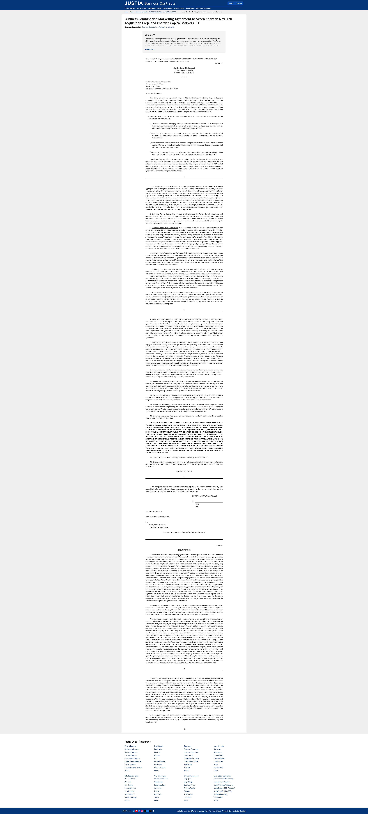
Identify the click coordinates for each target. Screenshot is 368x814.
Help (206, 811)
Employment (188, 755)
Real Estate (188, 764)
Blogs (216, 764)
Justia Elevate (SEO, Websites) (224, 788)
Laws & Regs (179, 8)
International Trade (191, 761)
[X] (150, 811)
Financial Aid (218, 755)
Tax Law (187, 767)
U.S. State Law (160, 776)
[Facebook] (139, 811)
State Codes (158, 782)
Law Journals (218, 761)
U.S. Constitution (131, 779)
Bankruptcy (158, 749)
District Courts (130, 794)
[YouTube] (136, 811)
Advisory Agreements (166, 27)
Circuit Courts (129, 791)
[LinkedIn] (134, 811)
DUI (155, 758)
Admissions (218, 752)
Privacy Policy (227, 811)
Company (200, 811)
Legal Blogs (188, 782)
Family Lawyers (130, 764)
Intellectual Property (191, 758)
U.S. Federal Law (131, 776)
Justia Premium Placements (223, 785)
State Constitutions (161, 779)
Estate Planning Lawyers (133, 761)
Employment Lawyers (132, 758)
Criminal (157, 752)
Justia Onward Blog (221, 794)
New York (157, 794)
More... (127, 771)
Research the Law (154, 8)
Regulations (129, 785)
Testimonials (218, 797)
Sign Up (239, 3)
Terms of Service (215, 811)
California (157, 788)
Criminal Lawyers (131, 755)
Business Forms (189, 785)
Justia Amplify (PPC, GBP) (223, 791)
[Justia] (134, 3)
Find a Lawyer (130, 8)
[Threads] (145, 811)
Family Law (158, 764)
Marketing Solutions (203, 8)
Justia (126, 12)
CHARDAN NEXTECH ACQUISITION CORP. (162, 12)
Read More (149, 49)
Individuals (158, 746)
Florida (156, 791)
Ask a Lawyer (142, 8)
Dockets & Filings (131, 797)
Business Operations (149, 27)
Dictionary (217, 749)
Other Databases (191, 776)
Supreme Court (130, 788)
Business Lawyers (131, 752)
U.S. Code (128, 782)
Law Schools (167, 8)
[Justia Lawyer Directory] (153, 811)
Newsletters (190, 8)
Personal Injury (159, 767)
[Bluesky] (147, 811)
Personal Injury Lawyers (133, 767)
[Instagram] (142, 811)
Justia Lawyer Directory (222, 782)
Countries (187, 797)
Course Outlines (219, 758)
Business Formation (191, 749)
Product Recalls (189, 788)
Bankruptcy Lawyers (132, 749)
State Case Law (159, 785)
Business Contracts (141, 12)
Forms (132, 12)
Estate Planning (160, 761)
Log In (231, 3)
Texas (156, 797)
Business (187, 746)
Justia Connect (182, 811)
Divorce (157, 755)
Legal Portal (192, 811)
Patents (187, 791)
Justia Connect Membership (224, 779)
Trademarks (188, 794)
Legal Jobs (187, 779)
